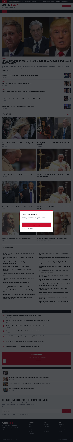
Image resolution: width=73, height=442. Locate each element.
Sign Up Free (36, 225)
